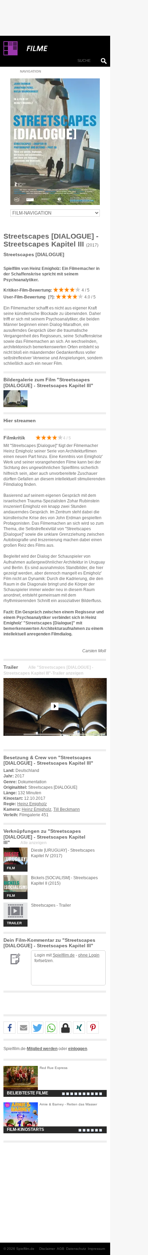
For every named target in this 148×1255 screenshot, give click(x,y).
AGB (60, 1249)
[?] (50, 297)
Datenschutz (76, 1249)
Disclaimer (47, 1249)
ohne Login (88, 955)
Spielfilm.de (64, 955)
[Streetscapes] (55, 741)
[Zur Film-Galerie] (17, 406)
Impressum (96, 1249)
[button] (9, 1028)
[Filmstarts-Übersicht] (62, 48)
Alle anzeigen (33, 842)
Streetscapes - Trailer (51, 905)
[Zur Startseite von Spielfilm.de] (10, 54)
